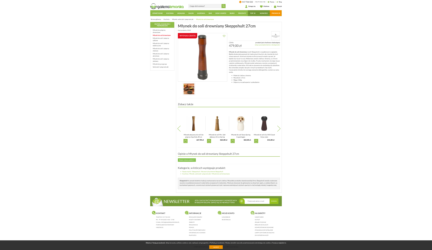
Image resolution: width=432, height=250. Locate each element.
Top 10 (252, 13)
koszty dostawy (195, 219)
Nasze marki (186, 171)
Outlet (257, 219)
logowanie (226, 217)
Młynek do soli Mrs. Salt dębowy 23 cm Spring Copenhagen (217, 137)
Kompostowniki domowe (264, 227)
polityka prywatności (197, 230)
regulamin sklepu (195, 217)
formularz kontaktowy (165, 225)
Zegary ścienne (260, 222)
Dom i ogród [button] (220, 13)
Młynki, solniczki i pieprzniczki (182, 19)
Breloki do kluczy (261, 225)
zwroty (192, 222)
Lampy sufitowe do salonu (264, 232)
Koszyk (279, 6)
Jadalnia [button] (181, 13)
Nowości (264, 13)
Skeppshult (196, 171)
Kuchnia (166, 19)
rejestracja (226, 219)
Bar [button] (210, 13)
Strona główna (156, 19)
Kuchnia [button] (170, 13)
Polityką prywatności (217, 243)
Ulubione (266, 6)
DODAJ (274, 201)
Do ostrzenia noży (262, 235)
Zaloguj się (251, 6)
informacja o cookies (197, 232)
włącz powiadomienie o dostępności (267, 45)
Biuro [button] (232, 13)
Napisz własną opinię (186, 160)
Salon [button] (191, 13)
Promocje (276, 13)
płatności (192, 235)
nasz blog (159, 227)
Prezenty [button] (242, 13)
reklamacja (193, 225)
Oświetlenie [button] (157, 13)
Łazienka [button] (201, 13)
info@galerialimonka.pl (170, 222)
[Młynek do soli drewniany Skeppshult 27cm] (189, 89)
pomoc (191, 227)
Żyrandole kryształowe (264, 230)
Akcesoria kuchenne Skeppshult (212, 171)
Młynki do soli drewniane (205, 19)
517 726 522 (166, 217)
